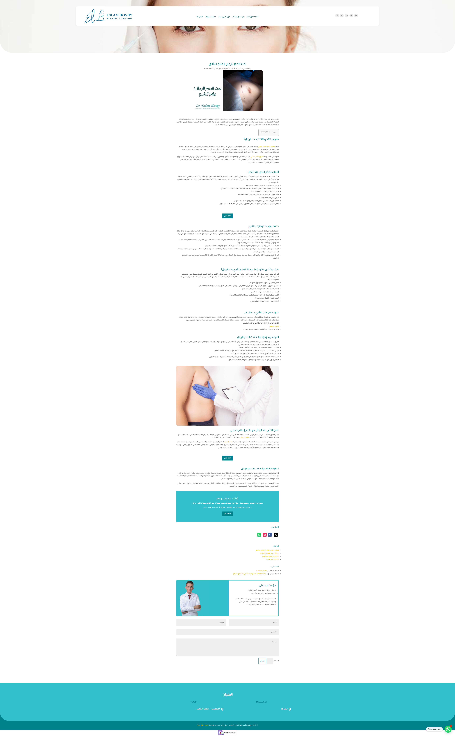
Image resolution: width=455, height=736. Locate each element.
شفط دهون (244, 437)
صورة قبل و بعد (224, 17)
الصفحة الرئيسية (252, 17)
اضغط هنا (227, 513)
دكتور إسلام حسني (257, 157)
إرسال (262, 661)
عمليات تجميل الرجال (221, 68)
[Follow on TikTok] (351, 15)
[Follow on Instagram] (342, 15)
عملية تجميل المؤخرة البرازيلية (269, 553)
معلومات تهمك (210, 17)
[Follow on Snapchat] (356, 15)
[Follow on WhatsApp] (259, 535)
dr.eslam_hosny (261, 570)
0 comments (208, 68)
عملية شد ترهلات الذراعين (270, 556)
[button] (448, 729)
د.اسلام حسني (243, 68)
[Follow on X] (276, 535)
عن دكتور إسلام (238, 17)
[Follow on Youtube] (346, 15)
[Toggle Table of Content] (273, 133)
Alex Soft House (202, 725)
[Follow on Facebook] (337, 15)
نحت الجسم (228, 442)
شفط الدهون (274, 326)
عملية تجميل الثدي (272, 559)
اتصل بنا (200, 17)
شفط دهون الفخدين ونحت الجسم (267, 550)
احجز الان (227, 215)
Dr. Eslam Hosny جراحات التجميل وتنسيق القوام (249, 574)
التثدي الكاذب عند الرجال (266, 146)
